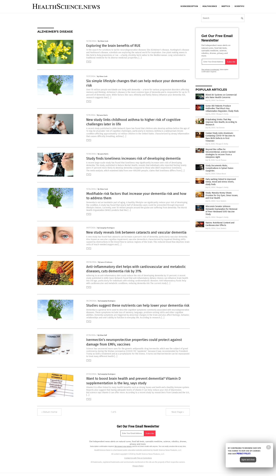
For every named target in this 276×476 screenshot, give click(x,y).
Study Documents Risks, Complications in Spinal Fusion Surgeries (219, 168)
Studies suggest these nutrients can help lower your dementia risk (137, 305)
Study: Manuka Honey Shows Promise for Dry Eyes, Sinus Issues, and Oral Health (222, 195)
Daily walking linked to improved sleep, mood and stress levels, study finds (221, 182)
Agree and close (248, 459)
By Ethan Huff (102, 335)
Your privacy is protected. (210, 69)
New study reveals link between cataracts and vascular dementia (136, 232)
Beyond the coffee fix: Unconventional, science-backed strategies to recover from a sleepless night (220, 153)
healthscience (209, 6)
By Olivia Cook (103, 41)
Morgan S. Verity (222, 114)
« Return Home (49, 412)
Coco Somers (221, 201)
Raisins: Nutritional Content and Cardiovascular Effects (220, 224)
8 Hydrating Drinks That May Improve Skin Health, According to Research (221, 122)
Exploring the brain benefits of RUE (113, 46)
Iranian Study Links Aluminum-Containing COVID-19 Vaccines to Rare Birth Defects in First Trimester (220, 137)
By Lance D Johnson (105, 262)
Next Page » (177, 412)
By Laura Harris (102, 115)
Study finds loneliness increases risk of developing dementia (133, 158)
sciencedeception (189, 6)
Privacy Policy (138, 466)
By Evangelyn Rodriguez (106, 228)
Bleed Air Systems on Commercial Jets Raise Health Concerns (221, 96)
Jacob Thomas (221, 160)
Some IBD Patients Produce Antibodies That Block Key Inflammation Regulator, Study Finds (222, 108)
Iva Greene (220, 100)
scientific (239, 6)
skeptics (225, 6)
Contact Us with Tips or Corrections (138, 458)
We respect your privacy (123, 446)
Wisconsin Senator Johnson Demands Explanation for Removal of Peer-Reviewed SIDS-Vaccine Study (221, 210)
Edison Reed (221, 174)
